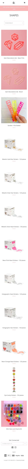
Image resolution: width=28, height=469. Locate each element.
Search (14, 452)
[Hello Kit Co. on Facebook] (13, 447)
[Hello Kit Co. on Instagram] (15, 447)
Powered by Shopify (20, 460)
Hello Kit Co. (13, 460)
